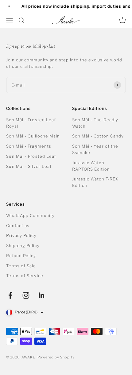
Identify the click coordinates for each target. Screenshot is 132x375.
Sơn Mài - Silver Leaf (29, 166)
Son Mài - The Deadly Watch (95, 123)
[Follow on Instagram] (26, 295)
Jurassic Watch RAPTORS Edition (91, 166)
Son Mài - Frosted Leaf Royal (31, 123)
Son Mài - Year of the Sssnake (95, 149)
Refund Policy (21, 255)
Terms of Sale (21, 265)
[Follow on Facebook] (10, 295)
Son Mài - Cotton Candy (98, 135)
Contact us (17, 225)
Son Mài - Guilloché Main (33, 135)
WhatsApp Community (30, 215)
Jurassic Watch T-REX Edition (95, 182)
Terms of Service (24, 275)
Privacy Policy (21, 235)
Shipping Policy (23, 245)
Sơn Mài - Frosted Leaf (31, 156)
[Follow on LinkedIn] (41, 295)
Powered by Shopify (56, 357)
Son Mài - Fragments (28, 146)
